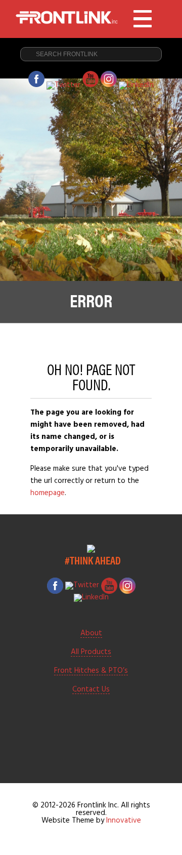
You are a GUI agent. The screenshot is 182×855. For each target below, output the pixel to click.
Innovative (123, 821)
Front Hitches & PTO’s (91, 671)
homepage (47, 493)
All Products (91, 652)
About (91, 634)
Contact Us (91, 690)
